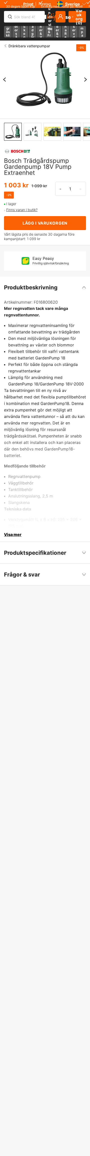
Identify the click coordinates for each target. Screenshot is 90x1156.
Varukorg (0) (79, 17)
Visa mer (13, 534)
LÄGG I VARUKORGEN (45, 223)
